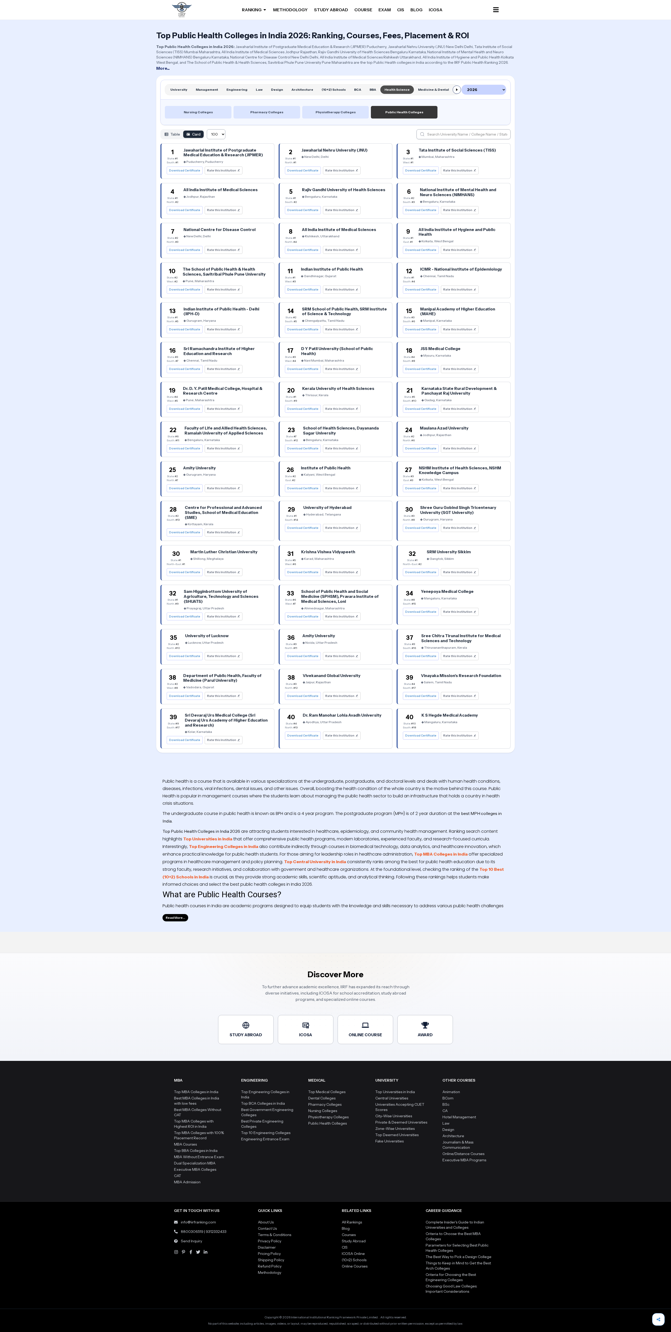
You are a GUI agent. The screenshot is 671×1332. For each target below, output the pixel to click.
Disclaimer (267, 1247)
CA (445, 1110)
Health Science (397, 90)
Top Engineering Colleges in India (223, 846)
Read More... (175, 918)
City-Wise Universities (393, 1116)
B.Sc (446, 1104)
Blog (346, 1228)
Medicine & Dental (433, 90)
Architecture (302, 90)
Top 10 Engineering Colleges (265, 1132)
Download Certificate (184, 170)
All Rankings (352, 1222)
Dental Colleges (322, 1098)
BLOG (416, 9)
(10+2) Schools (334, 90)
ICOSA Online (353, 1253)
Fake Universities (389, 1141)
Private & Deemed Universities (401, 1122)
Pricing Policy (269, 1253)
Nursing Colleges (198, 112)
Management (207, 90)
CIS (400, 9)
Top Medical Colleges (326, 1091)
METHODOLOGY (290, 9)
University (178, 90)
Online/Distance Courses (463, 1153)
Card (196, 134)
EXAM (384, 9)
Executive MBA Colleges (195, 1169)
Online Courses (354, 1266)
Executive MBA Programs (464, 1160)
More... (163, 68)
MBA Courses (185, 1144)
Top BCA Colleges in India (263, 1103)
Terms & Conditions (274, 1234)
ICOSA (435, 9)
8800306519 (192, 1231)
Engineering (236, 90)
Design (277, 90)
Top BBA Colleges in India (196, 1150)
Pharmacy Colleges (266, 112)
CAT (177, 1175)
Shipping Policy (271, 1260)
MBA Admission (187, 1182)
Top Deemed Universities (397, 1134)
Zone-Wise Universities (395, 1128)
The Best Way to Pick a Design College (458, 1256)
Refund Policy (270, 1266)
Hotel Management (459, 1117)
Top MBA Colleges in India (441, 854)
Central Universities (391, 1098)
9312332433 (216, 1231)
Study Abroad (354, 1241)
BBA (373, 90)
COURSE (363, 9)
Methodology (269, 1272)
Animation (451, 1091)
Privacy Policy (269, 1241)
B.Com (447, 1098)
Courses (349, 1234)
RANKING (252, 9)
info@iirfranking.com (198, 1222)
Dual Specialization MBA (194, 1163)
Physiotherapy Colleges (336, 112)
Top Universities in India (207, 838)
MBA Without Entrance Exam (199, 1156)
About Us (266, 1222)
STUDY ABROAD (331, 9)
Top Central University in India (315, 861)
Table (175, 134)
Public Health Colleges (404, 112)
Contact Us (267, 1228)
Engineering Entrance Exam (265, 1139)
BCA (357, 90)
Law (259, 90)
